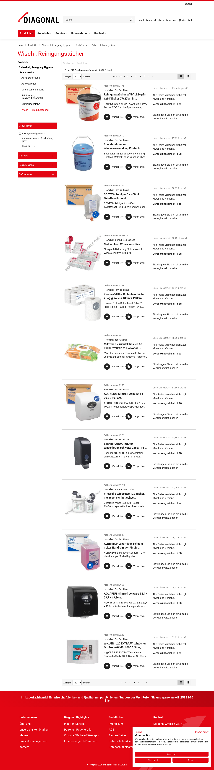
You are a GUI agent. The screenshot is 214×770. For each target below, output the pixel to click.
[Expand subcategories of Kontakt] (105, 33)
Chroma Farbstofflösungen (81, 735)
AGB (111, 729)
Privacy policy (202, 732)
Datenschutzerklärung (122, 741)
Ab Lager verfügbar (33, 133)
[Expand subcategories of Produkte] (32, 33)
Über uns (25, 723)
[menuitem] (26, 33)
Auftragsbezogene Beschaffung (37, 140)
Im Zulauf (28, 146)
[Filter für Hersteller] (37, 155)
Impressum (116, 723)
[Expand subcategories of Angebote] (51, 33)
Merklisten (159, 20)
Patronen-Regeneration (78, 729)
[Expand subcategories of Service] (66, 33)
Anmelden (171, 20)
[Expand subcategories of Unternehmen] (89, 33)
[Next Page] (149, 76)
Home (20, 45)
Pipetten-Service (74, 723)
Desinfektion (82, 45)
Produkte (32, 45)
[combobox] (99, 19)
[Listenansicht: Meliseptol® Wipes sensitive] (129, 254)
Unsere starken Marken (34, 729)
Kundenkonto (145, 20)
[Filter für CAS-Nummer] (37, 174)
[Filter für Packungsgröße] (37, 165)
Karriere (24, 747)
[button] (189, 4)
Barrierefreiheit (118, 735)
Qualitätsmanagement (33, 741)
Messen (24, 735)
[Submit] (131, 19)
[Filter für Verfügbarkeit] (37, 126)
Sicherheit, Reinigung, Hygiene (56, 45)
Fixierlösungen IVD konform (81, 741)
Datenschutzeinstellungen (125, 747)
